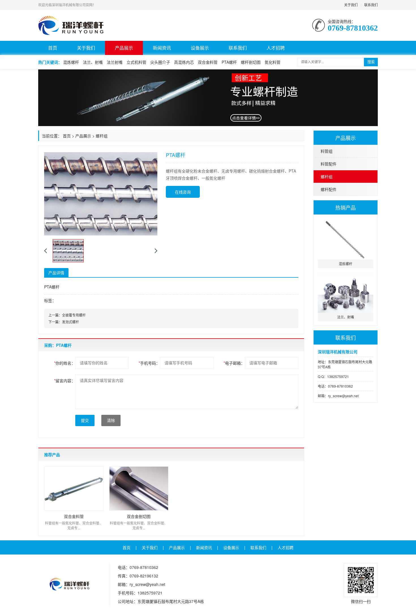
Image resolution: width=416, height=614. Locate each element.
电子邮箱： (234, 363)
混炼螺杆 (71, 62)
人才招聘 (276, 47)
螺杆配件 (328, 189)
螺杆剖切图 (251, 62)
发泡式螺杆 (70, 321)
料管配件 (328, 164)
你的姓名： (64, 363)
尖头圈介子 (160, 62)
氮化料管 (272, 62)
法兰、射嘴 (93, 62)
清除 (111, 420)
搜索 (371, 62)
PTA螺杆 (229, 62)
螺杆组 (327, 176)
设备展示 (200, 47)
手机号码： (149, 363)
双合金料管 (208, 62)
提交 (85, 420)
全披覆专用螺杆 (74, 315)
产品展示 (124, 47)
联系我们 (371, 4)
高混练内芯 (184, 62)
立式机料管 (136, 62)
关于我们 (351, 4)
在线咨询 (183, 192)
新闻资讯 (162, 47)
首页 (52, 47)
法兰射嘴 (115, 62)
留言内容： (64, 380)
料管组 (327, 151)
